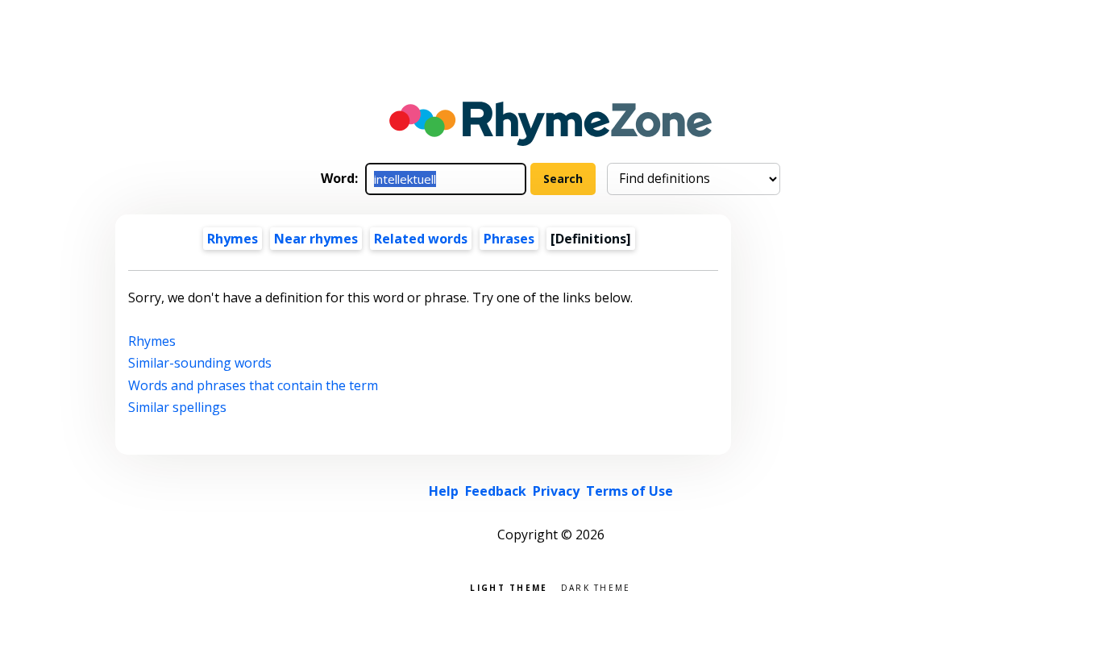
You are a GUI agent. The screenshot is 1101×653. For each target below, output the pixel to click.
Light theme (508, 586)
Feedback (495, 491)
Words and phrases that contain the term (253, 385)
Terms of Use (629, 491)
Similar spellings (177, 407)
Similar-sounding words (200, 363)
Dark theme (596, 586)
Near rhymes (316, 238)
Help (444, 491)
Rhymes (232, 238)
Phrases (509, 238)
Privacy (556, 491)
